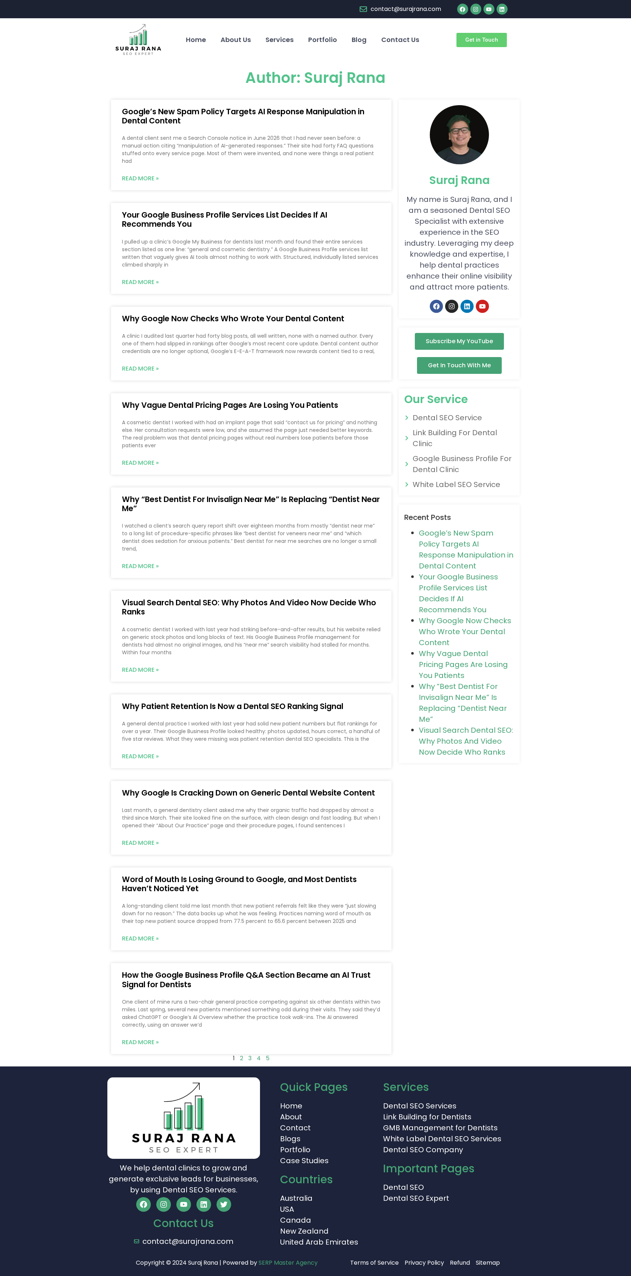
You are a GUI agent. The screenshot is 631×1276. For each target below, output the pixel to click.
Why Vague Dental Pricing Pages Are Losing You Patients (230, 405)
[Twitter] (224, 1204)
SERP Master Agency (288, 1262)
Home (196, 39)
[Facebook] (462, 9)
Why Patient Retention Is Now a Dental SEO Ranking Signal (232, 706)
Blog (359, 39)
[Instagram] (475, 9)
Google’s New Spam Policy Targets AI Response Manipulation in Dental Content (243, 116)
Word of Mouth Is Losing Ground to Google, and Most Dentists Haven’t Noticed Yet (239, 884)
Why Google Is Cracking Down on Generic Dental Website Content (248, 793)
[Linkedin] (502, 9)
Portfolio (322, 39)
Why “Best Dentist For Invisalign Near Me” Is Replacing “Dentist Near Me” (251, 504)
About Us (236, 39)
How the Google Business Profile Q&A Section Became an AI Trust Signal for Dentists (246, 979)
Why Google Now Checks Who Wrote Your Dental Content (233, 318)
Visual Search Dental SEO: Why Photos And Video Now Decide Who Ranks (249, 607)
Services (279, 39)
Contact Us (400, 39)
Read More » (140, 178)
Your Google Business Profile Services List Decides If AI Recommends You (224, 219)
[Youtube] (488, 9)
